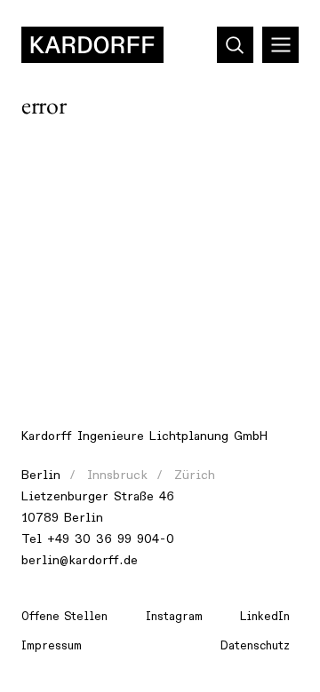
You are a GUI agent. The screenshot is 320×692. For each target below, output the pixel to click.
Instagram (174, 617)
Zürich (194, 475)
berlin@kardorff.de (79, 560)
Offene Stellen (64, 617)
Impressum (51, 646)
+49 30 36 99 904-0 (110, 539)
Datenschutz (255, 646)
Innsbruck (117, 475)
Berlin (40, 475)
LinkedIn (265, 617)
